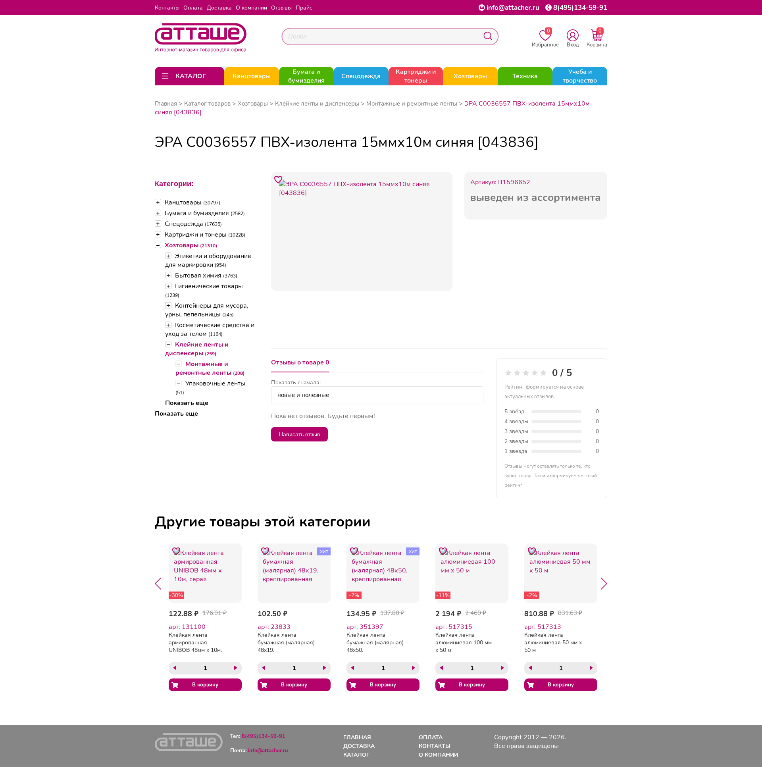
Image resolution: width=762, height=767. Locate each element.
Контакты (167, 8)
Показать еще (186, 403)
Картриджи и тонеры (205, 234)
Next (604, 584)
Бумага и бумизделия (205, 213)
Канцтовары (192, 202)
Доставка (219, 8)
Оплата (193, 8)
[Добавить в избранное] (278, 179)
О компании (251, 8)
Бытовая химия (206, 275)
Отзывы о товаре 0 (300, 362)
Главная (166, 104)
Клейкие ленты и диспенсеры (197, 349)
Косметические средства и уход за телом (209, 329)
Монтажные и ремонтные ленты (209, 368)
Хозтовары (191, 245)
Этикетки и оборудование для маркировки (208, 260)
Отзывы (281, 8)
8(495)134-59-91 (580, 7)
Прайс (304, 8)
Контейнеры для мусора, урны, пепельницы (206, 310)
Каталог (356, 755)
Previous (158, 584)
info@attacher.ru (513, 7)
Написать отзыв (299, 434)
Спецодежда (193, 224)
